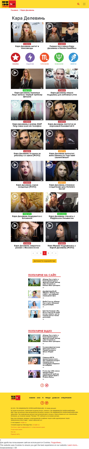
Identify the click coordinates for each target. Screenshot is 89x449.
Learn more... (73, 445)
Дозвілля (55, 398)
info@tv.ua (23, 422)
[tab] (42, 385)
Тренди (47, 398)
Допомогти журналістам (44, 261)
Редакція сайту (15, 434)
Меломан (62, 214)
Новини (27, 44)
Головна (14, 10)
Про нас (13, 432)
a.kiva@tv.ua (35, 425)
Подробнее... (56, 442)
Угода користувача (16, 429)
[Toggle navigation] (84, 4)
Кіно (38, 398)
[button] (78, 4)
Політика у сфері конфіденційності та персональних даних (28, 427)
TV (43, 398)
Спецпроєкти (66, 398)
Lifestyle (62, 151)
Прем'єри (27, 90)
